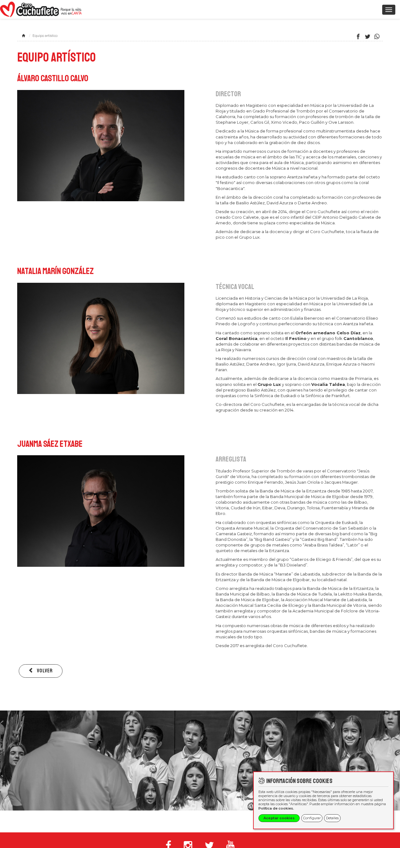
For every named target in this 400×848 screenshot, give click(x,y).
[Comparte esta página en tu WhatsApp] (377, 37)
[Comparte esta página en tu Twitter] (367, 37)
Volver (44, 670)
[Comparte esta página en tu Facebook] (358, 37)
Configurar (312, 818)
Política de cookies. (276, 808)
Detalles (332, 818)
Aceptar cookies (279, 818)
